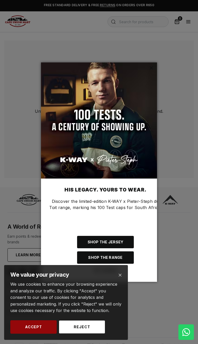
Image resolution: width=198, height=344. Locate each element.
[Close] (120, 275)
